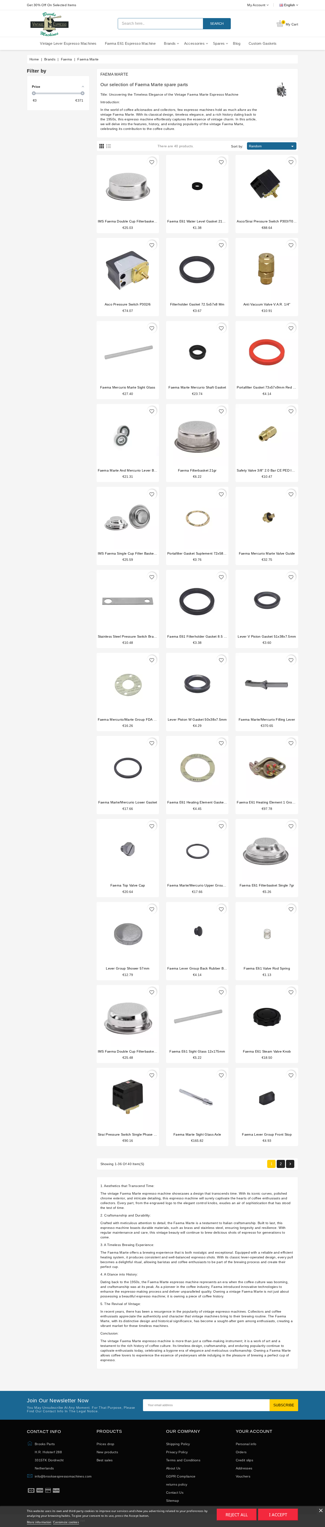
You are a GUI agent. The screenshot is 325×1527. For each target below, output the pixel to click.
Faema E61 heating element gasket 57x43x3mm (206, 802)
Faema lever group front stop (266, 1134)
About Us (173, 1468)
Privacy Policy (177, 1452)
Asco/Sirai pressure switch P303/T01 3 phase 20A (276, 221)
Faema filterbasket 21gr (197, 470)
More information (39, 1522)
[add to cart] (118, 184)
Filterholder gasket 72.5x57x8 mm (197, 304)
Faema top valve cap (127, 885)
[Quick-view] (137, 184)
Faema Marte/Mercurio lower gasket (127, 802)
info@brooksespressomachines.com (63, 1476)
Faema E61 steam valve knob (267, 1051)
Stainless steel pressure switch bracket (129, 636)
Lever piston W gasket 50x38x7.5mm (197, 719)
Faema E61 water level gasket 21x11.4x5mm (203, 221)
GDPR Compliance (181, 1476)
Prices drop (105, 1444)
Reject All (237, 1514)
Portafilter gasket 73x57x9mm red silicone (271, 387)
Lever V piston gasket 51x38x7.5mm (267, 636)
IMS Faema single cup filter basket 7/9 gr (132, 553)
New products (107, 1452)
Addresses (244, 1468)
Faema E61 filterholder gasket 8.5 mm (198, 636)
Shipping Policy (178, 1444)
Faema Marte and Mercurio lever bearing (131, 470)
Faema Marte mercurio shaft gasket (197, 387)
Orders (241, 1452)
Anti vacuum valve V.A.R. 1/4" (267, 304)
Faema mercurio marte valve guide (267, 553)
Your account (254, 1431)
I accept (278, 1514)
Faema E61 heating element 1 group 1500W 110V (277, 802)
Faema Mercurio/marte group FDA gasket (131, 719)
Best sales (105, 1460)
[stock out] (258, 682)
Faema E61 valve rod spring (267, 968)
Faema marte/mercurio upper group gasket (202, 885)
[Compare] (127, 184)
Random (272, 146)
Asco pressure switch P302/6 (128, 304)
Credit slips (244, 1460)
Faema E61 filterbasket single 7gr (267, 885)
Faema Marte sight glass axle (197, 1134)
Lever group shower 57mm (127, 968)
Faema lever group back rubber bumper (200, 968)
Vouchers (243, 1476)
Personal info (246, 1444)
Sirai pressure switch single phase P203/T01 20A (137, 1134)
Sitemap (172, 1500)
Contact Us (174, 1492)
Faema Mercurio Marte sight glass (127, 387)
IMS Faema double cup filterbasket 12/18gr (133, 1051)
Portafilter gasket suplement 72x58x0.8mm (201, 553)
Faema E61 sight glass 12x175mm (197, 1051)
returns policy (176, 1484)
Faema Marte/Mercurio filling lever (267, 719)
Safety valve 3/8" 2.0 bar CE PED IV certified (272, 470)
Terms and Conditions (183, 1460)
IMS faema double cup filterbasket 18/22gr (133, 221)
